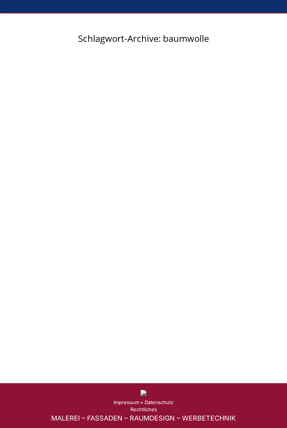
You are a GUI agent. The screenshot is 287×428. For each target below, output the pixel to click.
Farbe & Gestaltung (39, 263)
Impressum (126, 402)
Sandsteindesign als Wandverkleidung (88, 250)
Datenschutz (159, 402)
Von (89, 263)
